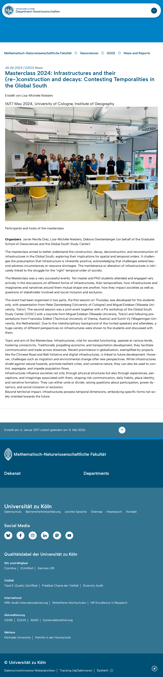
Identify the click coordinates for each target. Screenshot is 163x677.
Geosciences (89, 53)
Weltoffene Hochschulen (69, 603)
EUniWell (27, 568)
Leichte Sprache (76, 512)
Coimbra (10, 568)
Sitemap (96, 512)
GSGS (111, 53)
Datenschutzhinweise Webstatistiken (29, 670)
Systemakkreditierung (58, 620)
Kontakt (131, 512)
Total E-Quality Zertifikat (21, 585)
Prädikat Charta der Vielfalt (60, 585)
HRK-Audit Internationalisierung (26, 603)
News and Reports (137, 53)
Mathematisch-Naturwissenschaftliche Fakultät (38, 53)
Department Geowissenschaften (38, 11)
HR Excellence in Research (109, 603)
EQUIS (21, 620)
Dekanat (12, 473)
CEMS (8, 620)
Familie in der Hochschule (53, 637)
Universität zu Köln (32, 9)
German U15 (46, 568)
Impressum (114, 512)
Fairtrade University (17, 637)
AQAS (34, 620)
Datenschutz (12, 512)
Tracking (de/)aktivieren (76, 670)
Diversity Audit (93, 585)
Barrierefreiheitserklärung (43, 512)
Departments (96, 473)
